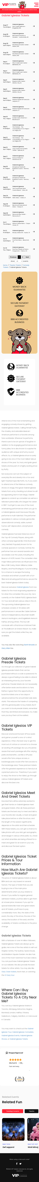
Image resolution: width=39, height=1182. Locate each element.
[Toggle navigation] (36, 4)
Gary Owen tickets (9, 971)
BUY (34, 26)
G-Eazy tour (9, 975)
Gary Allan (6, 648)
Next (27, 257)
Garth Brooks (29, 645)
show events (19, 261)
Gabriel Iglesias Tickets (19, 1039)
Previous (13, 257)
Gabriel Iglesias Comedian (22, 1032)
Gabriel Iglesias (23, 587)
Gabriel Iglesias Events (10, 1035)
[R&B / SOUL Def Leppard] (13, 1129)
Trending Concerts (12, 1111)
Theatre (31, 1111)
